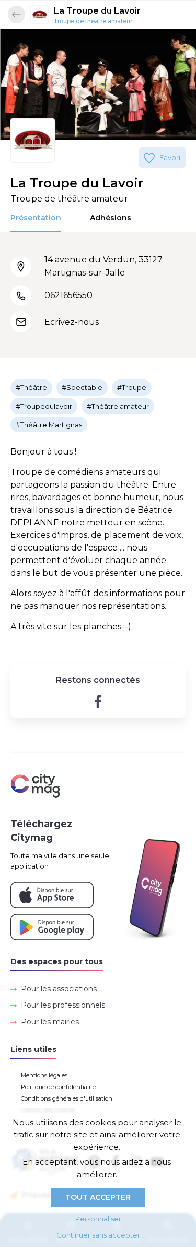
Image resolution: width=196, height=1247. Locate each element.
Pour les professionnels (63, 1005)
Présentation (35, 218)
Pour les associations (59, 989)
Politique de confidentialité (58, 1087)
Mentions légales (44, 1075)
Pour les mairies (50, 1022)
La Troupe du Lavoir (97, 11)
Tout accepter (98, 1197)
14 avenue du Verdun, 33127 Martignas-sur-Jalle (103, 266)
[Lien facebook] (98, 701)
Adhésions (110, 218)
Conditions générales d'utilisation (66, 1098)
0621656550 (68, 295)
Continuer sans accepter (98, 1235)
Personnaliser (98, 1218)
